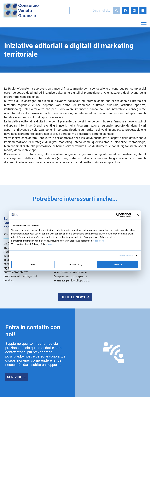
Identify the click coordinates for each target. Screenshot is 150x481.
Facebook (125, 10)
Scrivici (14, 377)
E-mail (142, 10)
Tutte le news (72, 297)
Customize (73, 264)
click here (98, 240)
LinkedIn (134, 10)
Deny (32, 264)
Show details (126, 255)
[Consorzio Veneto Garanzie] (21, 10)
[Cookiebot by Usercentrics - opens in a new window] (118, 215)
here (49, 244)
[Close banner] (138, 215)
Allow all (118, 264)
